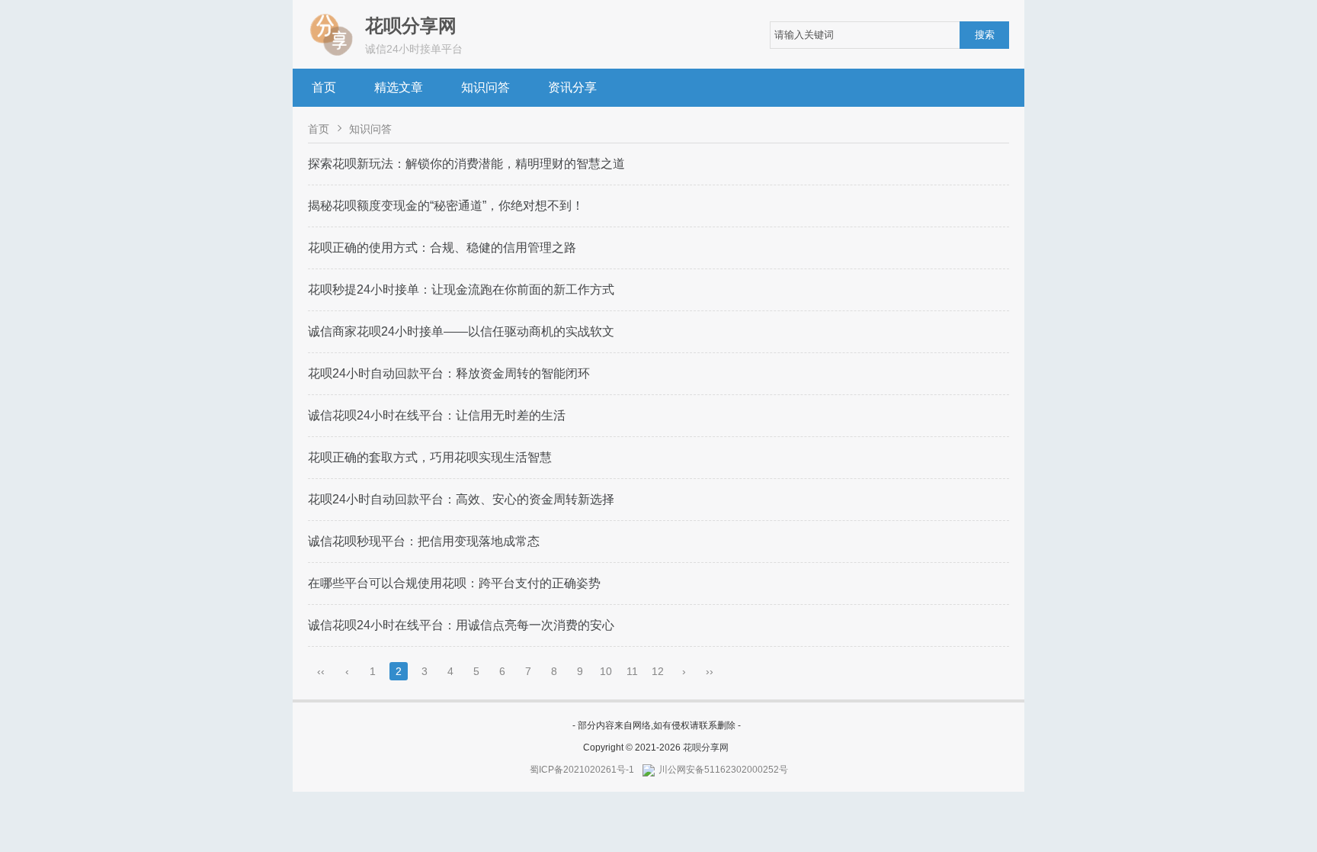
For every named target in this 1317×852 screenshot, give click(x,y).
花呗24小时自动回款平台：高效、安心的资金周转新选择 (461, 499)
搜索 (985, 34)
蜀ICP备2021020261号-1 (582, 769)
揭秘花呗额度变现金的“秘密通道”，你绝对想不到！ (446, 205)
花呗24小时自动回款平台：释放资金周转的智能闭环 (449, 373)
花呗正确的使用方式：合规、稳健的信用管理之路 (442, 247)
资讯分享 (572, 87)
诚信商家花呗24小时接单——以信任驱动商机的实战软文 (461, 331)
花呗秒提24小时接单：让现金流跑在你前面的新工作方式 (461, 289)
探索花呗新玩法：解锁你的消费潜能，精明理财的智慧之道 (466, 163)
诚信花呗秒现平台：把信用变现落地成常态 (424, 541)
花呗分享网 (706, 747)
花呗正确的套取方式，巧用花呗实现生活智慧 (430, 457)
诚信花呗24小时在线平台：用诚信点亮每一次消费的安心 (461, 625)
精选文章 (398, 87)
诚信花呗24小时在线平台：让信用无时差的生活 (437, 415)
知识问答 (485, 87)
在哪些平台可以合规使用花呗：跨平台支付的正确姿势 (454, 583)
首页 (324, 87)
